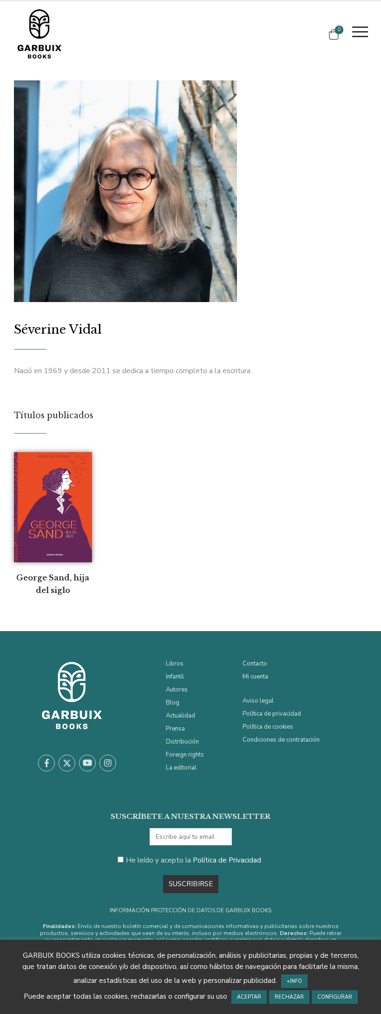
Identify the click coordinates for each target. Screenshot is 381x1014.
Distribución (182, 741)
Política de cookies (268, 727)
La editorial (181, 768)
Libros (175, 663)
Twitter (67, 763)
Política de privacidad (272, 714)
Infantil (175, 676)
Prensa (175, 728)
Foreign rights (185, 755)
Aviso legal (258, 701)
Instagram (107, 763)
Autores (177, 689)
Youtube (87, 763)
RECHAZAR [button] (289, 997)
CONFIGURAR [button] (334, 997)
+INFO (294, 981)
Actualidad (180, 715)
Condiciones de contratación (281, 740)
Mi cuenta (255, 676)
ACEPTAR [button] (249, 997)
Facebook (46, 763)
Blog (172, 702)
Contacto (255, 663)
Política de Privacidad (227, 860)
